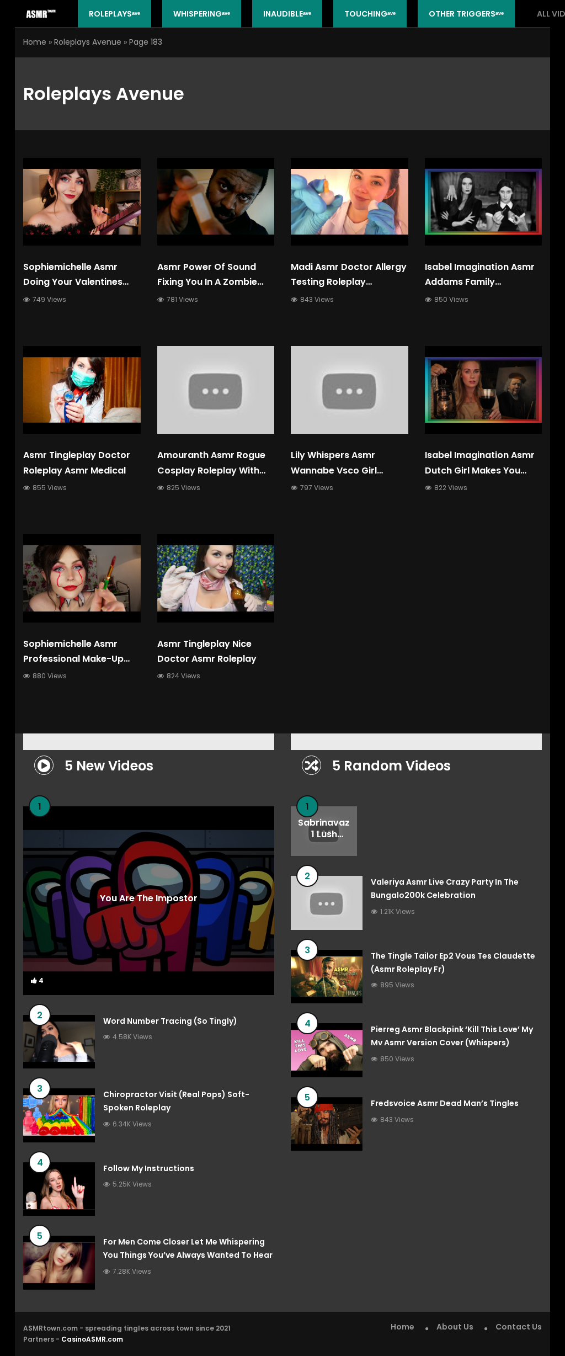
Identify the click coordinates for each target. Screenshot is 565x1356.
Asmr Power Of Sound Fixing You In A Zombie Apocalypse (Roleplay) (209, 281)
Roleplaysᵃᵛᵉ (114, 13)
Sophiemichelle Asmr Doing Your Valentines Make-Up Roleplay (72, 281)
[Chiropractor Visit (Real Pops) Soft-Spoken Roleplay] (59, 1115)
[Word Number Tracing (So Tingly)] (59, 1042)
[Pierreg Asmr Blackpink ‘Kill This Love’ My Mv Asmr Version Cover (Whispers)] (327, 1050)
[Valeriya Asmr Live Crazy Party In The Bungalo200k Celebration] (327, 903)
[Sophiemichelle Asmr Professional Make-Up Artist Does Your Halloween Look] (82, 578)
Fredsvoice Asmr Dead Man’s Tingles (445, 1103)
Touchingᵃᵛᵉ (370, 13)
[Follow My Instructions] (59, 1189)
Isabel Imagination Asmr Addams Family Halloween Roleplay (480, 281)
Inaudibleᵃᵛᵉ (287, 13)
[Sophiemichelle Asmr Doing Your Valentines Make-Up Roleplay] (82, 202)
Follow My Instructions (148, 1168)
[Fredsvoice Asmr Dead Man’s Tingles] (327, 1124)
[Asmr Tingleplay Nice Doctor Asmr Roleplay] (216, 578)
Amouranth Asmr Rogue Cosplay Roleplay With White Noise (211, 470)
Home (34, 41)
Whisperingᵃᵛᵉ (201, 13)
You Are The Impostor (149, 898)
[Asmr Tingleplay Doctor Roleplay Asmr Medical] (82, 390)
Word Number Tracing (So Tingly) (170, 1021)
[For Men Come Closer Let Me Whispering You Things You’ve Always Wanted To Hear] (59, 1263)
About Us (454, 1326)
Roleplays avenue (87, 41)
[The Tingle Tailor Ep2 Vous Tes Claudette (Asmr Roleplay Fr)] (327, 977)
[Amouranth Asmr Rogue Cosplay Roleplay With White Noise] (216, 390)
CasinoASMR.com (92, 1339)
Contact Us (518, 1326)
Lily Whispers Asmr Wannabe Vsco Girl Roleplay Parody (334, 470)
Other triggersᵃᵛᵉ (466, 13)
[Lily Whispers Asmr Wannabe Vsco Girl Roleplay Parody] (349, 390)
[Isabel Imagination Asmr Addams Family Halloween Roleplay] (483, 202)
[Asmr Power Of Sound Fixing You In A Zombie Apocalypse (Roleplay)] (216, 202)
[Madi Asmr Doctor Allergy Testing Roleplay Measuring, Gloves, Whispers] (349, 202)
